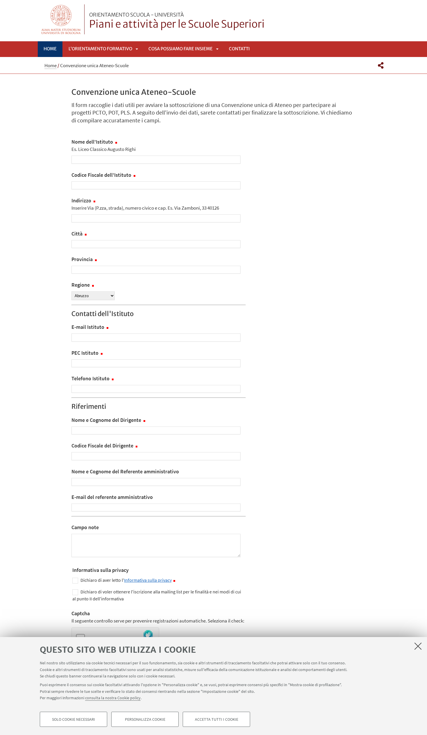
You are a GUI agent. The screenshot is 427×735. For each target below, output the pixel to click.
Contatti (239, 48)
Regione (81, 284)
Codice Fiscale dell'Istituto (101, 175)
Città (77, 233)
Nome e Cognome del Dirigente (106, 420)
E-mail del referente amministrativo (112, 497)
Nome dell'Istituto (103, 145)
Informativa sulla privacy (148, 580)
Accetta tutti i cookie (216, 719)
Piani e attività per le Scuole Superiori (177, 21)
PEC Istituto (85, 352)
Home (50, 48)
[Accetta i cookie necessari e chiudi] (418, 646)
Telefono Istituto (91, 378)
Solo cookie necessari (73, 719)
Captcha (157, 617)
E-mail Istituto (88, 327)
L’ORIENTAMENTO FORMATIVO (100, 48)
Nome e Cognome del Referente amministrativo (125, 471)
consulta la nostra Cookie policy (113, 697)
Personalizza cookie (145, 719)
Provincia (82, 259)
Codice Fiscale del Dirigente (102, 445)
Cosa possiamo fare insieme (180, 48)
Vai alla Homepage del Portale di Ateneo (61, 19)
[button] (380, 65)
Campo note (85, 527)
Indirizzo (145, 204)
